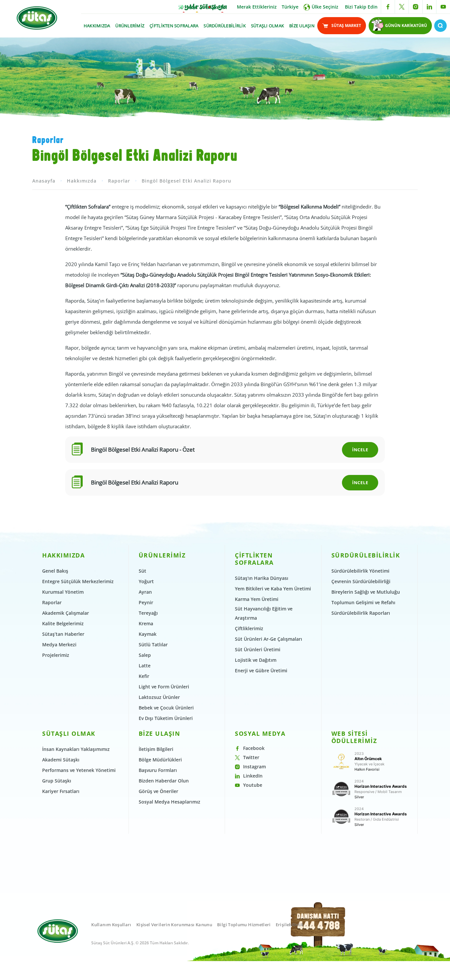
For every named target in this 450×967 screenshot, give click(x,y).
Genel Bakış (55, 571)
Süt (142, 571)
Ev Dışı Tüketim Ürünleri (166, 718)
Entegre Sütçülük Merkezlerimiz (78, 581)
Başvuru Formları (158, 770)
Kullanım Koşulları (111, 925)
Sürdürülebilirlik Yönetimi (360, 571)
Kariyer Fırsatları (60, 791)
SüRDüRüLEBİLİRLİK (224, 26)
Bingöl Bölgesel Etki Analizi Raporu (186, 181)
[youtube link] (443, 6)
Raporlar (119, 181)
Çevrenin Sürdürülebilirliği (360, 581)
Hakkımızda (82, 181)
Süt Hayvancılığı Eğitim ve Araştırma (264, 613)
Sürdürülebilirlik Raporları (360, 613)
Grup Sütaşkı (56, 781)
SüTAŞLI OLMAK (267, 26)
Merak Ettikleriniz (257, 7)
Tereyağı (148, 613)
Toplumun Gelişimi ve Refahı (363, 602)
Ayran (145, 592)
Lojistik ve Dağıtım (255, 660)
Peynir (146, 602)
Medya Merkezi (59, 644)
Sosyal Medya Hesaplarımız (169, 802)
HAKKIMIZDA (97, 26)
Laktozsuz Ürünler (159, 697)
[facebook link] (388, 6)
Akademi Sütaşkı (60, 759)
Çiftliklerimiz (249, 628)
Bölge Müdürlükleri (160, 759)
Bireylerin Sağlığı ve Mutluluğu (365, 592)
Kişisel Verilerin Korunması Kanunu (174, 925)
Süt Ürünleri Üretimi (257, 649)
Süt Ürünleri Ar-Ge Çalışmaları (268, 639)
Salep (145, 655)
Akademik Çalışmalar (65, 613)
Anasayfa (43, 181)
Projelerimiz (55, 655)
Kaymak (147, 634)
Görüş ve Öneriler (158, 791)
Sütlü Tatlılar (153, 644)
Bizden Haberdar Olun (164, 781)
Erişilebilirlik (289, 925)
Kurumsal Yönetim (63, 592)
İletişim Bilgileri (156, 749)
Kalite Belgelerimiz (63, 623)
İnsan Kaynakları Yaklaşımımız (76, 749)
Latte (145, 665)
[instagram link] (415, 6)
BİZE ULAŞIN (302, 26)
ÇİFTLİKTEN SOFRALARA (174, 26)
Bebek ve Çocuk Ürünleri (166, 708)
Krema (146, 623)
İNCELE (360, 450)
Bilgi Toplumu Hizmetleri (244, 925)
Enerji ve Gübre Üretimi (261, 670)
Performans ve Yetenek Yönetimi (79, 770)
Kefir (144, 676)
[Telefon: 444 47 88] (318, 932)
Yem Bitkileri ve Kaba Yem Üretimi (273, 588)
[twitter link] (401, 6)
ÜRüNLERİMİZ (129, 26)
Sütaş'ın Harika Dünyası (261, 578)
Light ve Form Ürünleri (164, 686)
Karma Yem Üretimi (256, 599)
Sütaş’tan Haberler (63, 634)
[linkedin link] (429, 6)
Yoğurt (146, 581)
